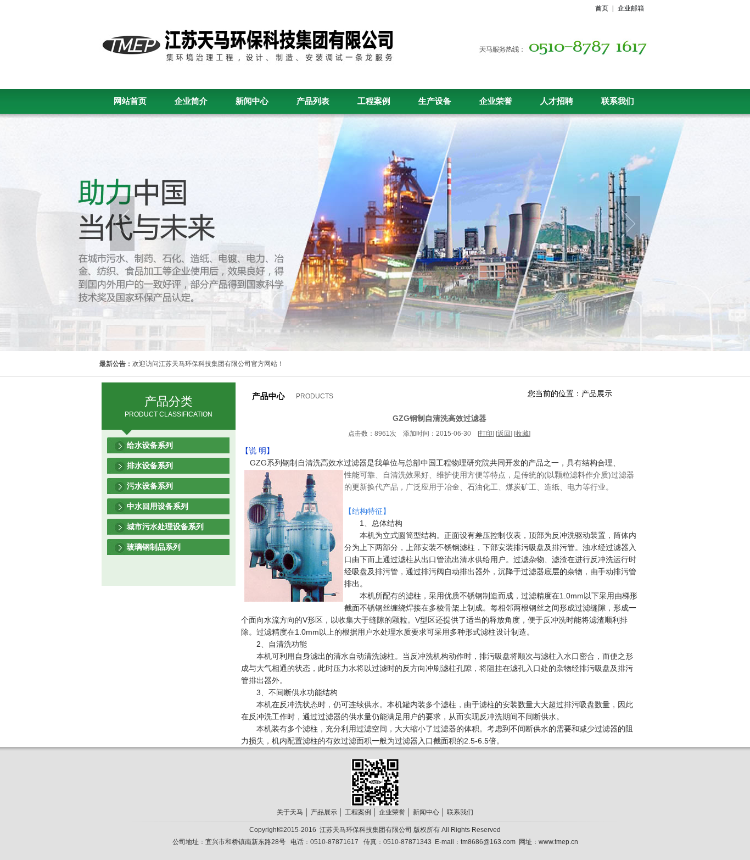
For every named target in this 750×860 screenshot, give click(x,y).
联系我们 (617, 101)
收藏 (522, 433)
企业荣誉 (495, 101)
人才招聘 (556, 101)
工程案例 (373, 101)
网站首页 (130, 101)
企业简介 (191, 101)
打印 (485, 433)
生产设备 (434, 101)
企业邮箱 (631, 8)
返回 (504, 433)
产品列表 (312, 101)
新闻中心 (252, 101)
